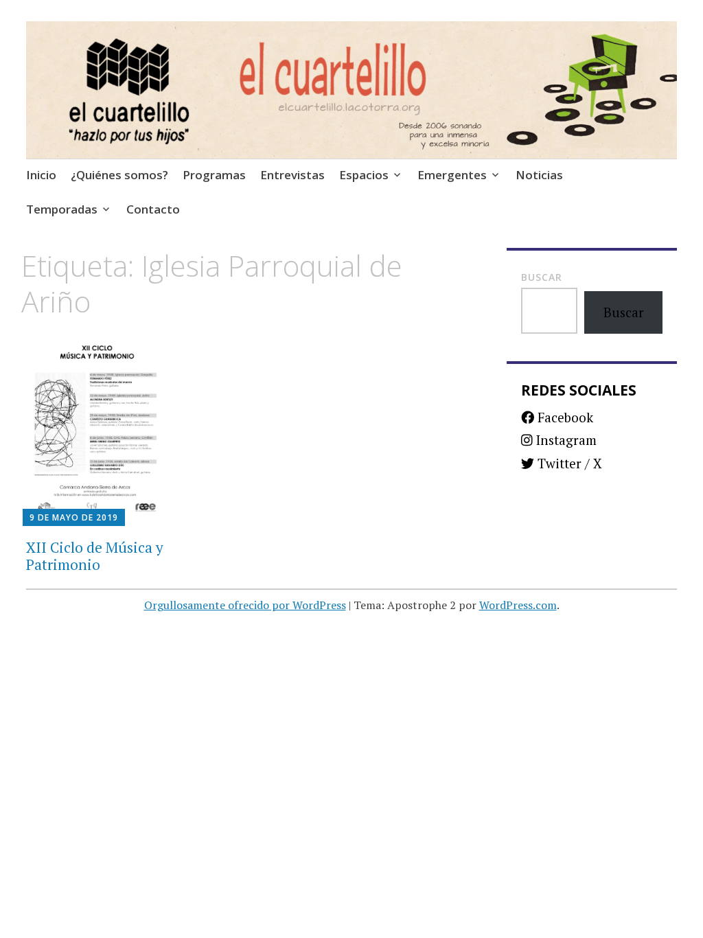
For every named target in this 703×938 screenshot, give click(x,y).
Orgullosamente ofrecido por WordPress (245, 605)
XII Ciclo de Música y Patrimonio (94, 556)
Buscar (541, 277)
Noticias (539, 175)
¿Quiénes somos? (119, 175)
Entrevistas (292, 175)
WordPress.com (518, 605)
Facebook (563, 417)
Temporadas (61, 209)
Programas (214, 175)
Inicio (41, 175)
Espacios (364, 175)
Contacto (153, 209)
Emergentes (452, 175)
